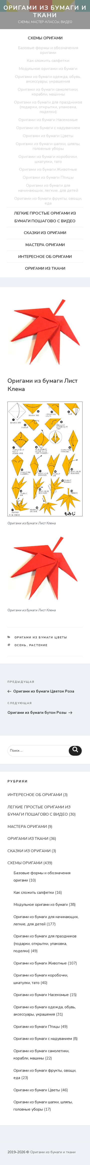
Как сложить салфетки (48, 60)
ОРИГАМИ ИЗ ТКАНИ (45, 268)
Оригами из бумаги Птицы (48, 177)
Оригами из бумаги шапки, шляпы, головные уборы (48, 146)
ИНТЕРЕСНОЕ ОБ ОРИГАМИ (45, 256)
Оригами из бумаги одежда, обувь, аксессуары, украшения (48, 79)
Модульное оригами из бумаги (48, 68)
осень (20, 645)
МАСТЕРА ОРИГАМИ (45, 245)
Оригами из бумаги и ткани (45, 11)
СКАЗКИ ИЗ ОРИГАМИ (45, 233)
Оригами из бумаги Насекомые (48, 120)
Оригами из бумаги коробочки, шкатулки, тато (48, 159)
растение (38, 645)
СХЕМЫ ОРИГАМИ (45, 38)
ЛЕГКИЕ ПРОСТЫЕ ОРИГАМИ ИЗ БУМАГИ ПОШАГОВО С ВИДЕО (45, 217)
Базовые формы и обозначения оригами (48, 50)
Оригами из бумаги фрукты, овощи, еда (48, 201)
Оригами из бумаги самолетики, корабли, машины (48, 92)
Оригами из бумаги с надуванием (48, 128)
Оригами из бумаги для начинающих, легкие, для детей (48, 188)
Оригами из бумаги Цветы (48, 136)
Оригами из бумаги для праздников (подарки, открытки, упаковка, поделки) (48, 107)
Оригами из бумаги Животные (48, 169)
